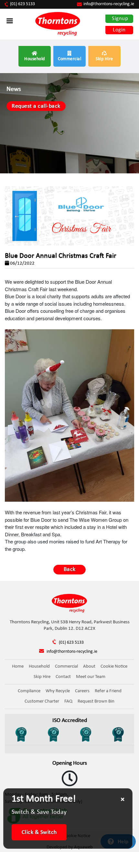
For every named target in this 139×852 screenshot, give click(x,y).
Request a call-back (36, 106)
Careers (82, 691)
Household (34, 59)
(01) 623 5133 (22, 4)
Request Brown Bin (96, 701)
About (89, 666)
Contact (63, 676)
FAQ (68, 701)
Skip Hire (104, 59)
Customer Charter (42, 701)
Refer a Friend (108, 691)
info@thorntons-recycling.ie (108, 4)
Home (18, 666)
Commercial (69, 59)
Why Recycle (58, 691)
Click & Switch (39, 832)
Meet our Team (90, 676)
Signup (120, 18)
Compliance (29, 691)
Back (70, 569)
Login (119, 30)
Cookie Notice (114, 666)
